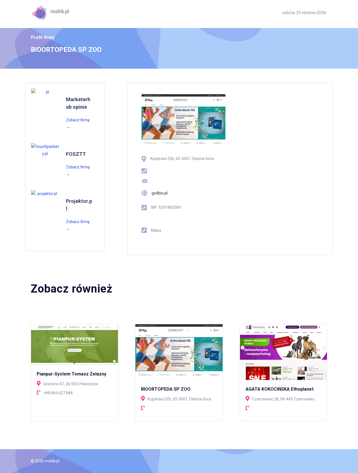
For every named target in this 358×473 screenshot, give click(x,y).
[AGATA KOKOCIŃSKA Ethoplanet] (283, 351)
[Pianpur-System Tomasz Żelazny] (74, 344)
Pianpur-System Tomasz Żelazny (71, 374)
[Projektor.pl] (45, 193)
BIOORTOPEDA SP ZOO (165, 389)
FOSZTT (76, 154)
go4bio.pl (160, 193)
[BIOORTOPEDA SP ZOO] (178, 351)
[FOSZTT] (45, 150)
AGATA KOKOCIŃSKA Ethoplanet (280, 389)
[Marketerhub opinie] (45, 92)
